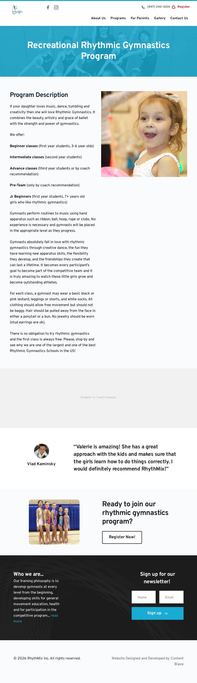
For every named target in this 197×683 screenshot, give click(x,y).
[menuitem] (98, 18)
